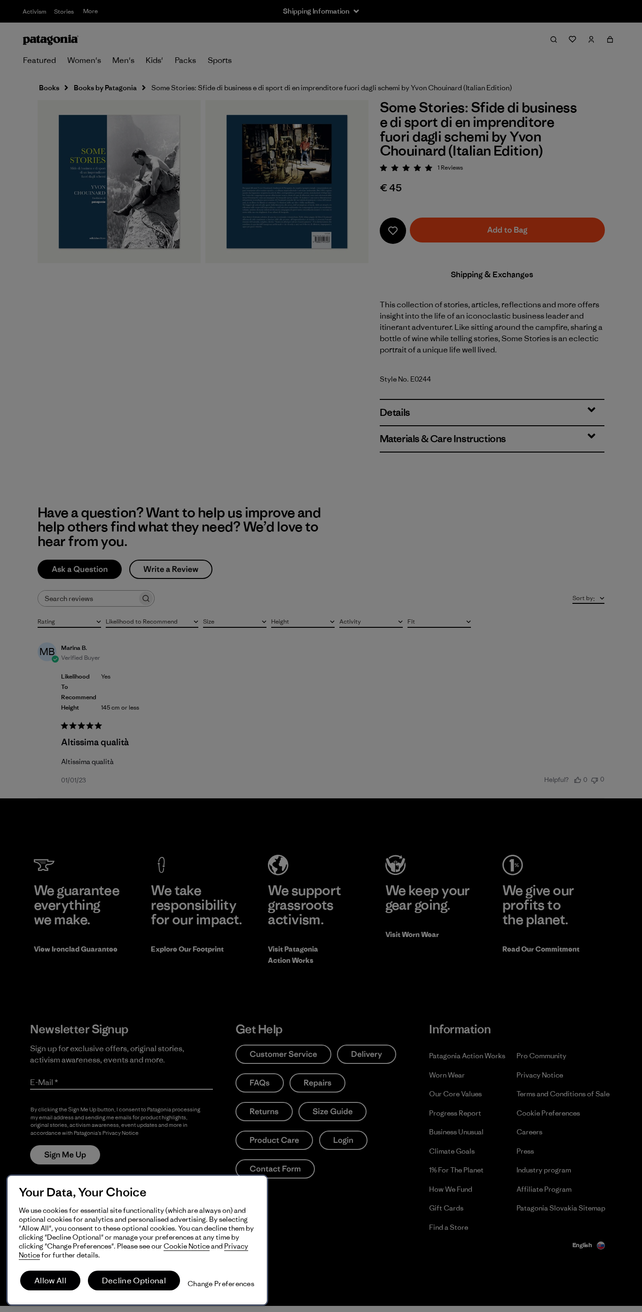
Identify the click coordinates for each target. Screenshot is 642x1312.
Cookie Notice (187, 1246)
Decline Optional (134, 1280)
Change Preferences (221, 1283)
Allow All (50, 1280)
